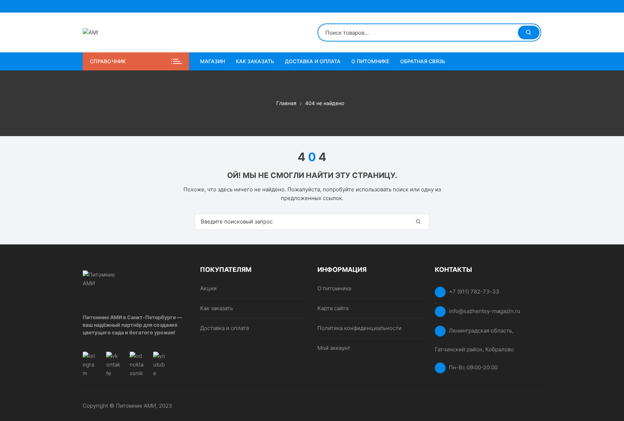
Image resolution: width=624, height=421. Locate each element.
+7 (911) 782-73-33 (474, 291)
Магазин (212, 61)
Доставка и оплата (313, 61)
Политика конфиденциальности (359, 328)
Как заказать (255, 61)
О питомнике (370, 61)
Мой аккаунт (333, 347)
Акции (208, 288)
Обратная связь (422, 61)
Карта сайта (332, 308)
